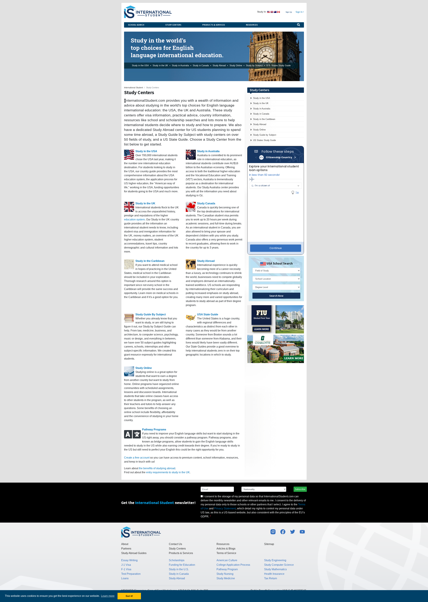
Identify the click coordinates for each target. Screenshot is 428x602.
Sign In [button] (299, 12)
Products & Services (213, 24)
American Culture (227, 560)
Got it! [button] (129, 596)
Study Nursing (225, 573)
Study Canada (206, 203)
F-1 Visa (126, 569)
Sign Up (289, 12)
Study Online (236, 65)
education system (134, 219)
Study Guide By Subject (150, 314)
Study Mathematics (275, 569)
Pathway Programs (154, 429)
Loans (125, 578)
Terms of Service (226, 553)
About (124, 544)
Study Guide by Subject (264, 135)
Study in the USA (140, 65)
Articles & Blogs (226, 548)
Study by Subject (254, 65)
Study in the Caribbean (150, 261)
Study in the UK (160, 65)
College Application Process (233, 564)
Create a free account (136, 457)
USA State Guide (207, 314)
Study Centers (173, 24)
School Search (136, 24)
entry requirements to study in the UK (168, 472)
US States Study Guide (264, 140)
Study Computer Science (279, 564)
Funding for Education (182, 564)
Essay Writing (129, 560)
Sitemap (269, 544)
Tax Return (270, 578)
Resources (252, 24)
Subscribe (300, 489)
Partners (126, 548)
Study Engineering (275, 560)
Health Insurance (274, 573)
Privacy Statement (225, 508)
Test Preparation (131, 573)
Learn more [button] (108, 595)
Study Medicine (226, 578)
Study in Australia (180, 65)
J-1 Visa (126, 564)
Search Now (276, 295)
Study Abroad (219, 65)
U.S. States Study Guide (278, 65)
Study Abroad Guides (133, 553)
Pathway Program (227, 569)
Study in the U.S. (179, 569)
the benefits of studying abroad (157, 468)
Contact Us (175, 544)
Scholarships (176, 560)
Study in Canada (201, 65)
